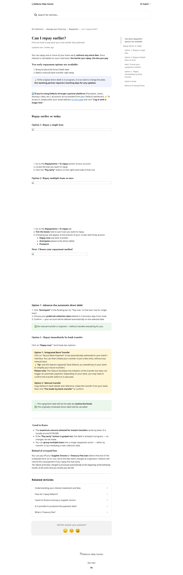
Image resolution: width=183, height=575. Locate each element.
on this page (77, 99)
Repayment (73, 29)
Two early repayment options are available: (134, 40)
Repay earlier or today (132, 46)
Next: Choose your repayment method (133, 65)
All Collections (37, 29)
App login (92, 563)
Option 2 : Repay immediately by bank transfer (133, 74)
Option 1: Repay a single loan (135, 51)
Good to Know (130, 81)
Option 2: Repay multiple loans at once (135, 58)
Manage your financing (56, 29)
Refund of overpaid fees (135, 85)
